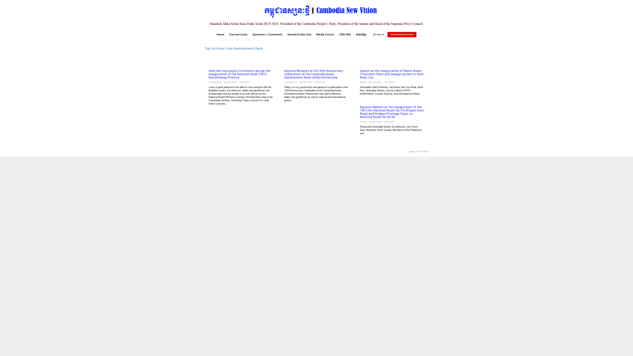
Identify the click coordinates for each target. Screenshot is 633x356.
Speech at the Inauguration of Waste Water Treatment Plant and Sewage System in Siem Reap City (392, 74)
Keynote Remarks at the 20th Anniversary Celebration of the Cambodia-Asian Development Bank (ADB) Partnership (313, 74)
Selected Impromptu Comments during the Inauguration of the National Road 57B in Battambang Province (239, 74)
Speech (363, 82)
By (230, 82)
